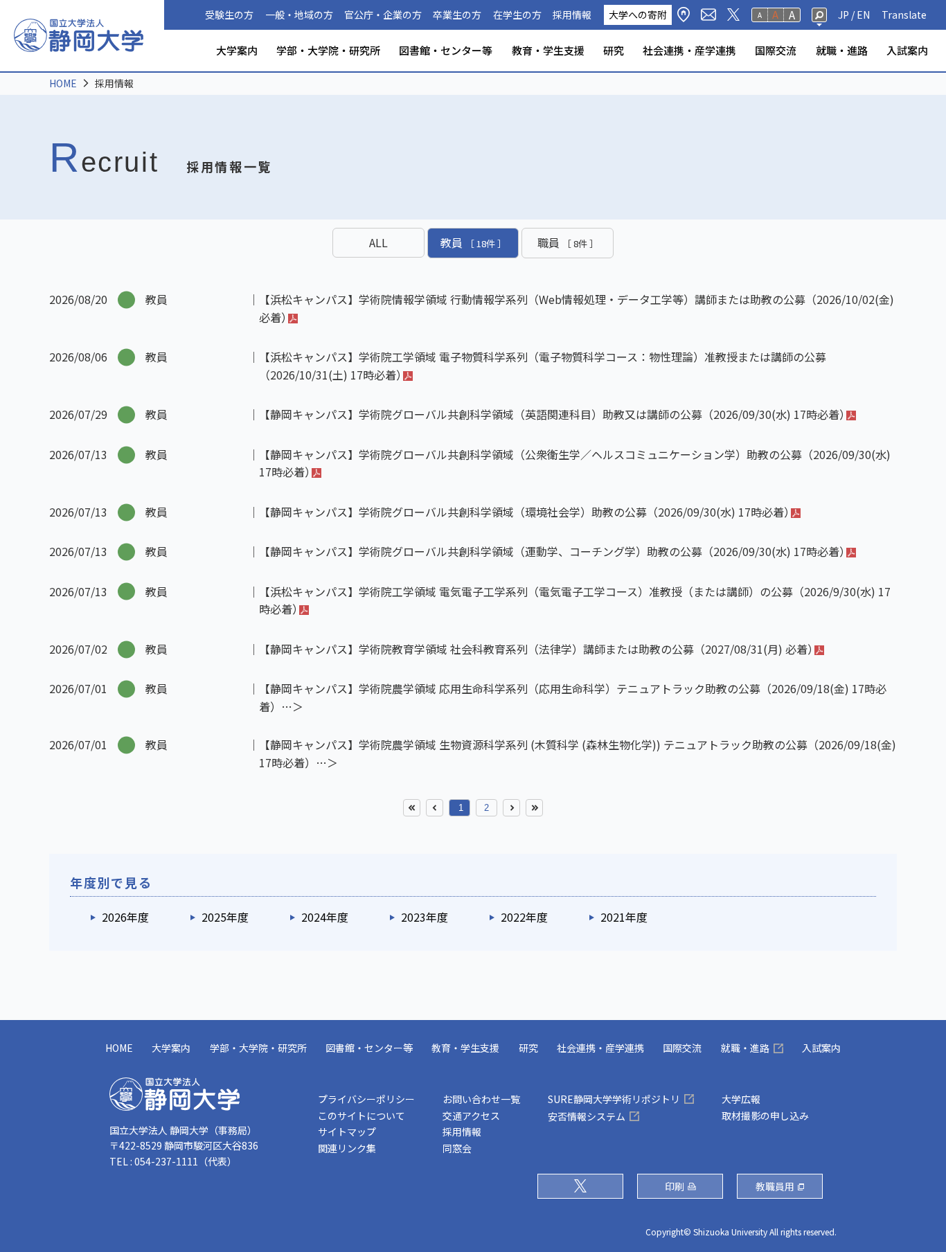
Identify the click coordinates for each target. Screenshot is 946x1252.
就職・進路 (842, 50)
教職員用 (775, 1186)
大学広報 (741, 1099)
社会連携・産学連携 (689, 50)
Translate (904, 14)
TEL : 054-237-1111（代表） (173, 1161)
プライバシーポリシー (366, 1099)
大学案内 (237, 50)
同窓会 (457, 1148)
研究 (613, 50)
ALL (378, 242)
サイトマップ (347, 1131)
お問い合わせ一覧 (481, 1099)
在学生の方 (517, 14)
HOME (63, 83)
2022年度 (524, 916)
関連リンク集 (347, 1148)
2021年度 (624, 916)
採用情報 (572, 14)
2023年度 (424, 916)
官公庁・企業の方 (383, 14)
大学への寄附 (638, 14)
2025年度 (225, 916)
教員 (473, 242)
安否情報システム (586, 1116)
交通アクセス (471, 1116)
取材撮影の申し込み (765, 1116)
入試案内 (907, 50)
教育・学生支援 (548, 50)
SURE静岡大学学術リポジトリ (614, 1099)
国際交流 (775, 50)
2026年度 (125, 916)
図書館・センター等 (445, 50)
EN (863, 14)
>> (534, 808)
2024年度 (324, 916)
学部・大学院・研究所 (328, 50)
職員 (567, 242)
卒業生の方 (457, 14)
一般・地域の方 (299, 14)
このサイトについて (361, 1116)
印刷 (674, 1186)
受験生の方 (229, 14)
